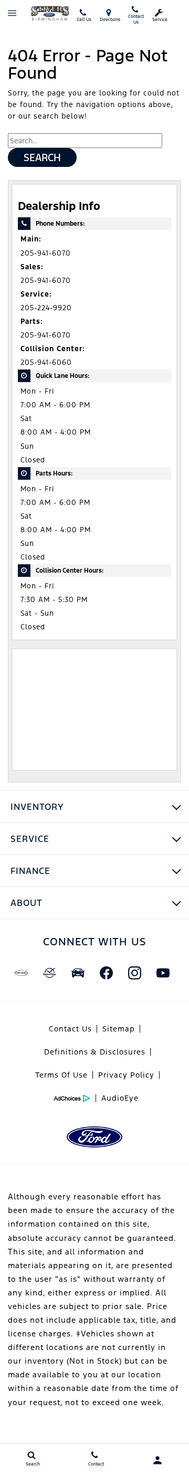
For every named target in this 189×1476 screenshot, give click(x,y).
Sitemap (118, 1029)
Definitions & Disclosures (94, 1052)
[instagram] (134, 972)
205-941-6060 (46, 362)
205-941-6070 (45, 253)
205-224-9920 (46, 307)
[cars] (21, 972)
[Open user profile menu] (157, 1460)
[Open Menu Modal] (12, 13)
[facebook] (106, 972)
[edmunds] (77, 972)
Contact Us (70, 1029)
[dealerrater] (49, 972)
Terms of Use (61, 1075)
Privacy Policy (126, 1075)
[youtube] (162, 972)
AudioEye (120, 1098)
